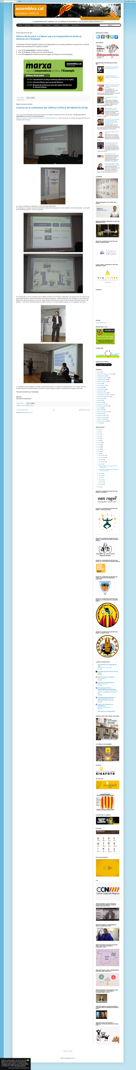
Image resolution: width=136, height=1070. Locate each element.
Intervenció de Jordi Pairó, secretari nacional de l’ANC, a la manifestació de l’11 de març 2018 (108, 692)
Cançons (99, 383)
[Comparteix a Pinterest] (34, 98)
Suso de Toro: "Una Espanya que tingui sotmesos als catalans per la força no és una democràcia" (112, 121)
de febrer (101, 482)
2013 (98, 451)
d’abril (100, 477)
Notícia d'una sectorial (102, 411)
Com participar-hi (38, 25)
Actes (23, 99)
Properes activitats (101, 419)
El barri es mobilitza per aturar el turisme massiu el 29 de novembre (112, 86)
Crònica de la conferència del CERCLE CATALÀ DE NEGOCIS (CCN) (52, 107)
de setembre (102, 462)
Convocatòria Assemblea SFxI (104, 394)
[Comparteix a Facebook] (32, 98)
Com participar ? (101, 385)
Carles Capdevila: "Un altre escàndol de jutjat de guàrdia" (112, 164)
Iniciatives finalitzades (102, 406)
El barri (48, 25)
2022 (98, 432)
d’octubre (101, 459)
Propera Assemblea (102, 417)
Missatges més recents (22, 410)
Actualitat (56, 25)
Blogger (73, 1058)
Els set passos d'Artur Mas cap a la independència (111, 143)
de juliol (101, 464)
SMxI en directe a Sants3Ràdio (105, 667)
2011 (98, 487)
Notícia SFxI (100, 409)
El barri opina (100, 398)
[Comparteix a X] (30, 98)
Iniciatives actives (101, 404)
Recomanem (75, 25)
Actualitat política (101, 379)
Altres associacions (102, 381)
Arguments (65, 25)
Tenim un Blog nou (102, 678)
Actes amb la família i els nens (104, 374)
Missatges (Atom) (28, 412)
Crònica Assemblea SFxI (103, 396)
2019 (98, 438)
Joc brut (99, 408)
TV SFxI (99, 423)
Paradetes (99, 413)
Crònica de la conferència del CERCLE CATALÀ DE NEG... (108, 470)
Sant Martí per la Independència (106, 682)
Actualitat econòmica (102, 378)
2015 (98, 447)
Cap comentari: (20, 97)
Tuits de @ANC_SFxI (101, 322)
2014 (98, 449)
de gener (101, 484)
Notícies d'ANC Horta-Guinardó (106, 677)
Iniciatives (99, 402)
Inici (20, 25)
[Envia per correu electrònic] (27, 98)
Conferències (100, 391)
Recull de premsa (101, 421)
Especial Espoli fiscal (110, 154)
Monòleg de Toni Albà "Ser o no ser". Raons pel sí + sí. (112, 67)
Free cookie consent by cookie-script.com (18, 1068)
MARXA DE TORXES (102, 683)
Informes (99, 400)
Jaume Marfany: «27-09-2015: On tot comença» (111, 109)
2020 (98, 436)
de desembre (102, 455)
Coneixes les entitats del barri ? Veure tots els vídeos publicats (100, 18)
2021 (98, 434)
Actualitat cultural (101, 376)
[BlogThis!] (29, 98)
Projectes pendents (102, 415)
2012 (98, 453)
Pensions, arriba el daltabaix (104, 707)
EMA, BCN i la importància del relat (105, 700)
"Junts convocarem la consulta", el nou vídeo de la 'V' (112, 77)
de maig (101, 475)
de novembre (102, 457)
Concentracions (101, 389)
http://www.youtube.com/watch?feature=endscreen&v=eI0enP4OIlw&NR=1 (37, 118)
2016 (98, 445)
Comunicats (100, 387)
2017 (98, 442)
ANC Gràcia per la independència (106, 711)
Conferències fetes (29, 405)
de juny (101, 473)
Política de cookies (68, 1051)
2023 (98, 429)
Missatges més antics (84, 410)
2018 (98, 440)
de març (101, 480)
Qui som (27, 25)
